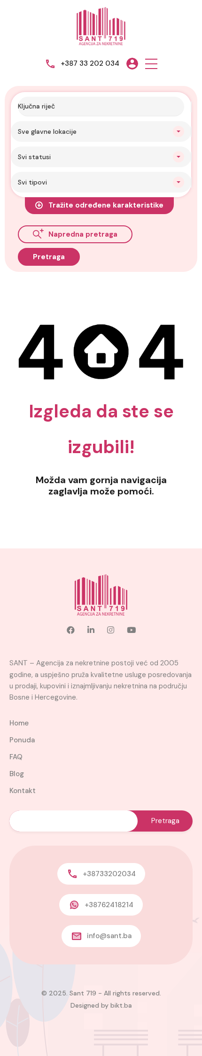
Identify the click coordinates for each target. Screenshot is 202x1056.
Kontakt (22, 790)
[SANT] (101, 26)
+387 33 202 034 (90, 63)
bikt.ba (121, 1005)
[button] (151, 63)
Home (19, 723)
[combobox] (101, 131)
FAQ (16, 757)
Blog (16, 774)
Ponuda (22, 740)
